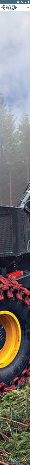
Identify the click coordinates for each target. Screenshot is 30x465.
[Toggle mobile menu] (28, 7)
